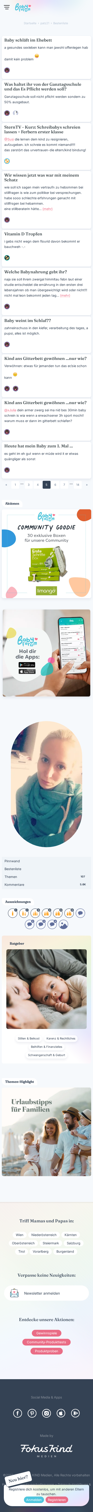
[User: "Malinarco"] (7, 113)
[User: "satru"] (7, 470)
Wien (19, 1235)
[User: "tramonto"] (7, 306)
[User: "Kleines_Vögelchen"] (15, 388)
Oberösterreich (23, 1243)
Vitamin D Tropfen (23, 233)
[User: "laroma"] (7, 70)
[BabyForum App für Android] (75, 1413)
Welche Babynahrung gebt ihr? (35, 271)
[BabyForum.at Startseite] (23, 8)
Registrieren (57, 1500)
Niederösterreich (44, 1235)
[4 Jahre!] (46, 916)
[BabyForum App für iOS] (60, 1413)
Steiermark (51, 1243)
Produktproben (46, 1351)
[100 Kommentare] (29, 928)
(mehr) (47, 209)
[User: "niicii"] (7, 257)
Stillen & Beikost (29, 1038)
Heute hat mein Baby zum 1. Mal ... (38, 446)
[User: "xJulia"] (15, 113)
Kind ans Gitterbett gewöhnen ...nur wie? (45, 358)
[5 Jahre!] (57, 916)
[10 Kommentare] (80, 916)
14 (77, 484)
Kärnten (71, 1235)
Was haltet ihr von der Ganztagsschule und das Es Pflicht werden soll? (42, 87)
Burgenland (65, 1251)
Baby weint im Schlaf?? (27, 320)
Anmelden (34, 1500)
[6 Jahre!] (69, 916)
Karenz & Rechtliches (60, 1038)
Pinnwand (12, 861)
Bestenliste (13, 869)
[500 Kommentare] (40, 928)
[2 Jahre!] (24, 916)
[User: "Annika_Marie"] (7, 161)
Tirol (21, 1251)
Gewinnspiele (46, 1333)
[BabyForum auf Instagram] (46, 1413)
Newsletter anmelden (42, 1293)
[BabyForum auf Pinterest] (32, 1413)
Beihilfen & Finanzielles (46, 1046)
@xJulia (10, 410)
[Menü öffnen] (6, 7)
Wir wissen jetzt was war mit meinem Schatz (41, 177)
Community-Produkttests (46, 1342)
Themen (45, 877)
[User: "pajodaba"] (7, 220)
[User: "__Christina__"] (7, 388)
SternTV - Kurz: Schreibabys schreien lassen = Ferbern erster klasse (42, 129)
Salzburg (73, 1243)
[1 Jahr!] (12, 916)
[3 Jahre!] (35, 916)
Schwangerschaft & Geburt (46, 1055)
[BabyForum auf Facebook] (17, 1413)
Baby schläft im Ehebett (28, 40)
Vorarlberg (41, 1251)
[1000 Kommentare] (52, 928)
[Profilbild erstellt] (63, 928)
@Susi (9, 139)
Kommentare (45, 884)
